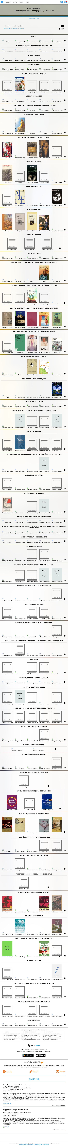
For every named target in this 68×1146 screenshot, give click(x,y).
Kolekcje (21, 28)
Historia (15, 2)
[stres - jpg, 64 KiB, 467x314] (6, 1126)
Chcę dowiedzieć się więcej (26, 1144)
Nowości (8, 2)
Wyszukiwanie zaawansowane (11, 28)
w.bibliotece (39, 1065)
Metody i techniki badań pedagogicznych (11, 1033)
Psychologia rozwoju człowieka (9, 1039)
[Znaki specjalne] (62, 29)
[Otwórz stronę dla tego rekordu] (7, 40)
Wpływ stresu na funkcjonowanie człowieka (15, 1109)
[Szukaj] (62, 26)
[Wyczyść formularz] (59, 29)
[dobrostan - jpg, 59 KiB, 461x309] (7, 1103)
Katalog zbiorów (34, 18)
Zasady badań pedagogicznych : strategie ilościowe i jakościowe (16, 1038)
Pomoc (21, 2)
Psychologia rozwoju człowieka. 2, (51, 1039)
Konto (27, 2)
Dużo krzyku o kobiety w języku (51, 1035)
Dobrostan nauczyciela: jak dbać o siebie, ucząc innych (19, 1084)
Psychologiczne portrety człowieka (10, 1035)
